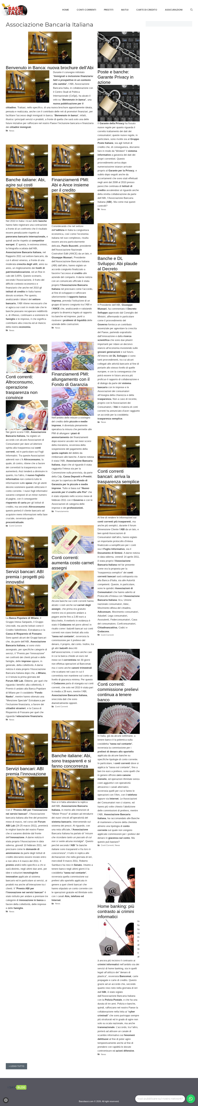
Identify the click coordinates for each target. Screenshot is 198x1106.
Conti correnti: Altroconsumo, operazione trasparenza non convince (22, 387)
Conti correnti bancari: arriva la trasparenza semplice (118, 476)
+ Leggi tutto (16, 1066)
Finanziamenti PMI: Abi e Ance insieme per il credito (70, 184)
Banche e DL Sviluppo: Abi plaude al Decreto (117, 263)
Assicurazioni (173, 9)
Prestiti (108, 9)
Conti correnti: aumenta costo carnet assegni (73, 562)
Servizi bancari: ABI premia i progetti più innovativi (25, 576)
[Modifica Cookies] (6, 1100)
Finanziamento (62, 511)
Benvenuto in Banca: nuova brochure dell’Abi (49, 67)
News (11, 131)
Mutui (124, 9)
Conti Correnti (86, 9)
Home (65, 9)
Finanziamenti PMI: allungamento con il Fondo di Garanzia (71, 379)
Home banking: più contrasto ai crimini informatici (116, 911)
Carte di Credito (146, 9)
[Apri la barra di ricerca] (191, 9)
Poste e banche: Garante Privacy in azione (115, 77)
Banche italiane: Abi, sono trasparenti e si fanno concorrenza (71, 760)
